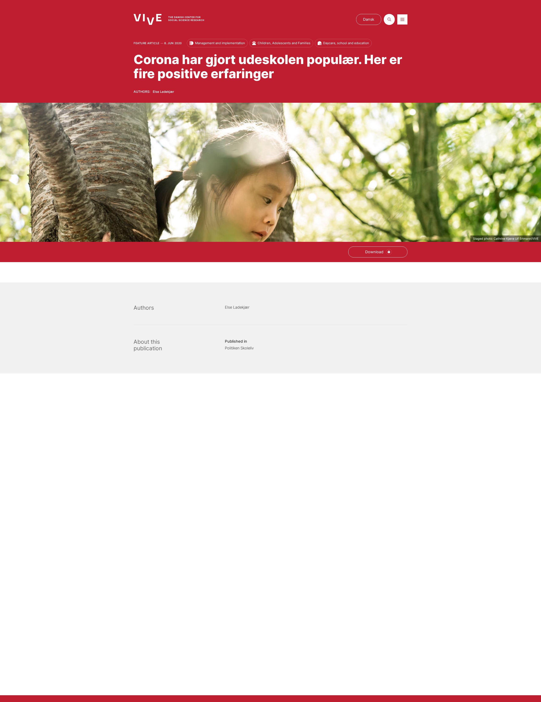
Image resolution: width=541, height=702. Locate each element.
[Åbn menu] (402, 19)
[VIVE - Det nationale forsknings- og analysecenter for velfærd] (173, 19)
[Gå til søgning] (389, 19)
